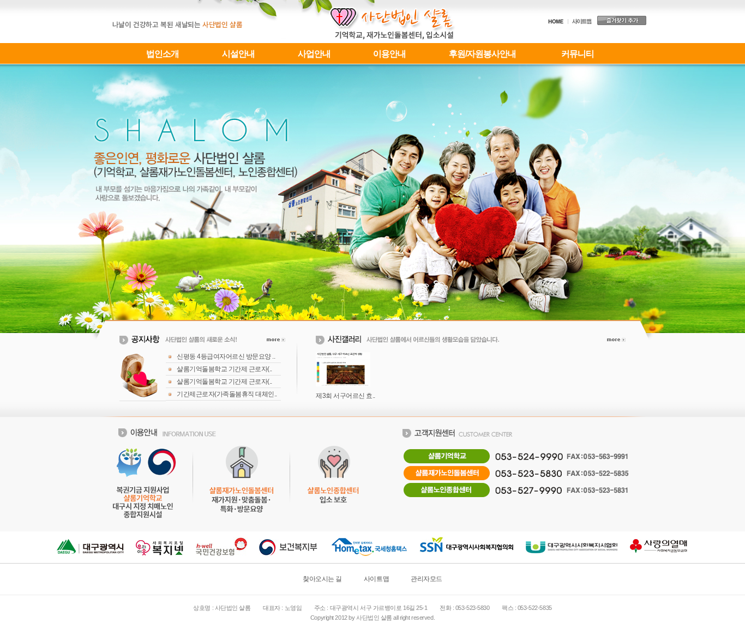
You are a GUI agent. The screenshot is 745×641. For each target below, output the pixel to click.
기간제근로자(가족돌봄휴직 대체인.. (227, 394)
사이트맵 (376, 579)
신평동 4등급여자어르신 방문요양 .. (226, 356)
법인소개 (162, 53)
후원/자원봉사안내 (482, 53)
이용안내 (389, 53)
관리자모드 (426, 579)
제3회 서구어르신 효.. (345, 396)
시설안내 (238, 53)
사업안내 (314, 53)
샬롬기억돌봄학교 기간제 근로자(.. (224, 369)
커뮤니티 (577, 53)
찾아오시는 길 (322, 579)
